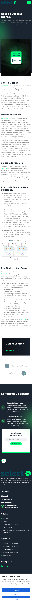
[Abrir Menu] (29, 2)
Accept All (16, 590)
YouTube (10, 566)
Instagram (2, 566)
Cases (5, 522)
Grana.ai (5, 86)
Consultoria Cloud (9, 549)
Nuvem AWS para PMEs (11, 543)
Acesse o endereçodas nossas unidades (11, 506)
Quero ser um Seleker (10, 525)
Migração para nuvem (10, 552)
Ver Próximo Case (13, 373)
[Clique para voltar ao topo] (3, 460)
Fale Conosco (7, 527)
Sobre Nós (6, 519)
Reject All (16, 599)
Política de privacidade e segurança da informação (16, 531)
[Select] (8, 2)
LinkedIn (7, 566)
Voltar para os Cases (18, 366)
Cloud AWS (7, 555)
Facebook (4, 566)
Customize (16, 594)
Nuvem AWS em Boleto (11, 546)
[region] (16, 588)
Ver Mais (9, 350)
